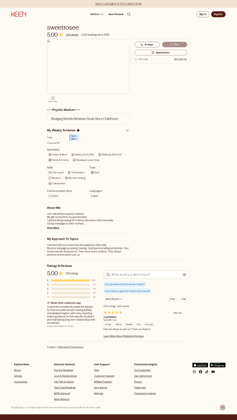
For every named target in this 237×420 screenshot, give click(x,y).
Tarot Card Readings (65, 387)
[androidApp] (218, 366)
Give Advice (100, 387)
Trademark (140, 387)
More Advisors (61, 399)
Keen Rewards (116, 14)
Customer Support (104, 376)
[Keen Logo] (18, 14)
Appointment (163, 52)
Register (218, 14)
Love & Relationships (65, 376)
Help (96, 370)
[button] (172, 299)
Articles (18, 376)
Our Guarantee (142, 370)
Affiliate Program (103, 381)
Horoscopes (20, 381)
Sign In (203, 14)
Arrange (149, 44)
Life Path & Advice (64, 381)
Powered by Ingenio (145, 393)
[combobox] (114, 299)
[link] (72, 34)
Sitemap (98, 393)
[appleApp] (200, 366)
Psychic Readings (63, 370)
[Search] (128, 14)
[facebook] (200, 373)
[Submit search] (184, 274)
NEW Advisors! (62, 393)
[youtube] (213, 373)
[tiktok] (207, 373)
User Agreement (143, 376)
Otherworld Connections (70, 347)
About (17, 370)
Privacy (138, 381)
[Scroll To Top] (223, 407)
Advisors (94, 14)
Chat (176, 44)
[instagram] (194, 373)
